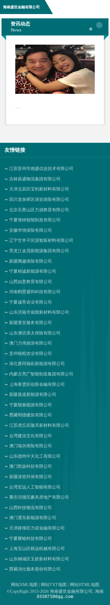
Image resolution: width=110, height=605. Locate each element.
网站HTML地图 (84, 584)
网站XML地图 (24, 584)
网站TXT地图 (54, 584)
